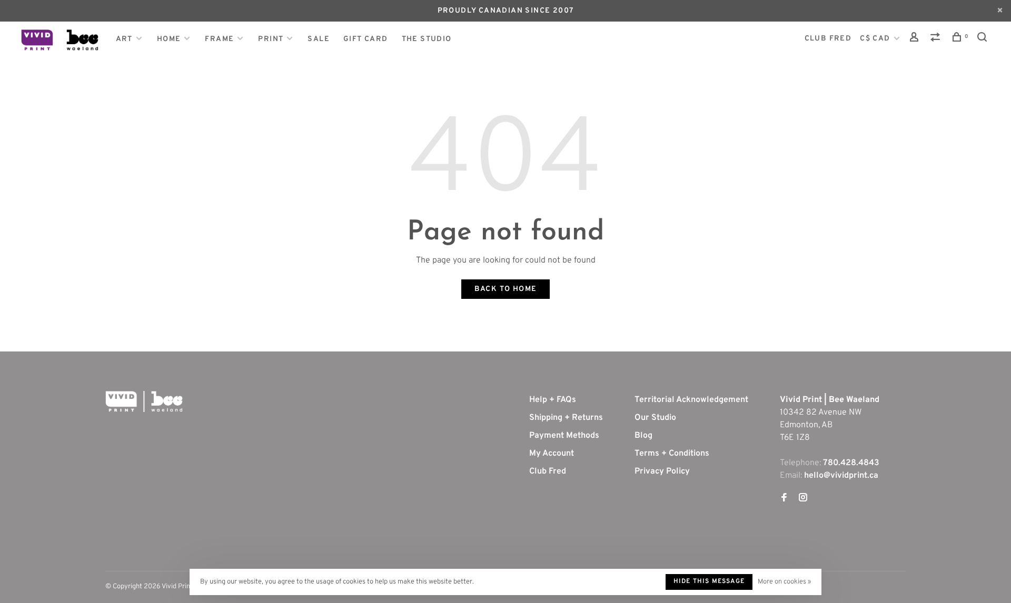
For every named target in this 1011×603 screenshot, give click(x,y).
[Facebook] (784, 499)
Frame (219, 39)
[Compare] (936, 39)
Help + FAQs (552, 400)
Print (270, 39)
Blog (643, 435)
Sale (319, 39)
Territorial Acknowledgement (691, 400)
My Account (551, 453)
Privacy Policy (662, 471)
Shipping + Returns (566, 418)
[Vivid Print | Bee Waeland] (144, 401)
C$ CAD (876, 38)
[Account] (915, 39)
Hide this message (709, 581)
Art (124, 39)
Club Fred (547, 471)
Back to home (505, 289)
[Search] (983, 39)
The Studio (427, 39)
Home (169, 39)
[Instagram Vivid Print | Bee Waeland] (803, 499)
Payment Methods (564, 435)
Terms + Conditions (672, 453)
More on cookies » (784, 582)
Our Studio (655, 418)
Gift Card (365, 39)
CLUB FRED (828, 38)
